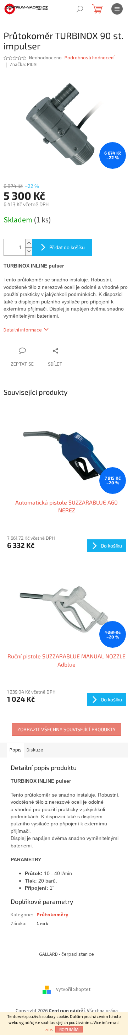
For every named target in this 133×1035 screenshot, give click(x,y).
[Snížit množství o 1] (28, 251)
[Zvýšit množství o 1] (28, 243)
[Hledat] (80, 9)
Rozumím (69, 1029)
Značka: (24, 64)
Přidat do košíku (67, 247)
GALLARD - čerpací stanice (66, 954)
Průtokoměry (52, 914)
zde (48, 1030)
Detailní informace (23, 330)
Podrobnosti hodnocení (90, 58)
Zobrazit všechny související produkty (66, 729)
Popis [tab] (16, 750)
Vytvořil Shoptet (73, 989)
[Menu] (117, 9)
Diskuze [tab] (35, 750)
